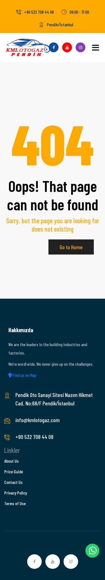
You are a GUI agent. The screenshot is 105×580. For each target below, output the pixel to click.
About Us (11, 460)
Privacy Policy (15, 492)
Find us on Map (24, 375)
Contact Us (13, 482)
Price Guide (13, 471)
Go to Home (71, 247)
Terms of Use (15, 503)
